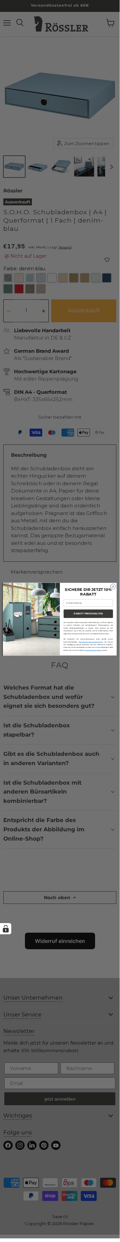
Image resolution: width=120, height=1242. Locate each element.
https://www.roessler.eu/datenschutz (91, 642)
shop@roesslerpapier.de (93, 650)
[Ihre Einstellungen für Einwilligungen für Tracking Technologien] (5, 928)
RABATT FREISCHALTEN (88, 613)
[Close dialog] (112, 586)
